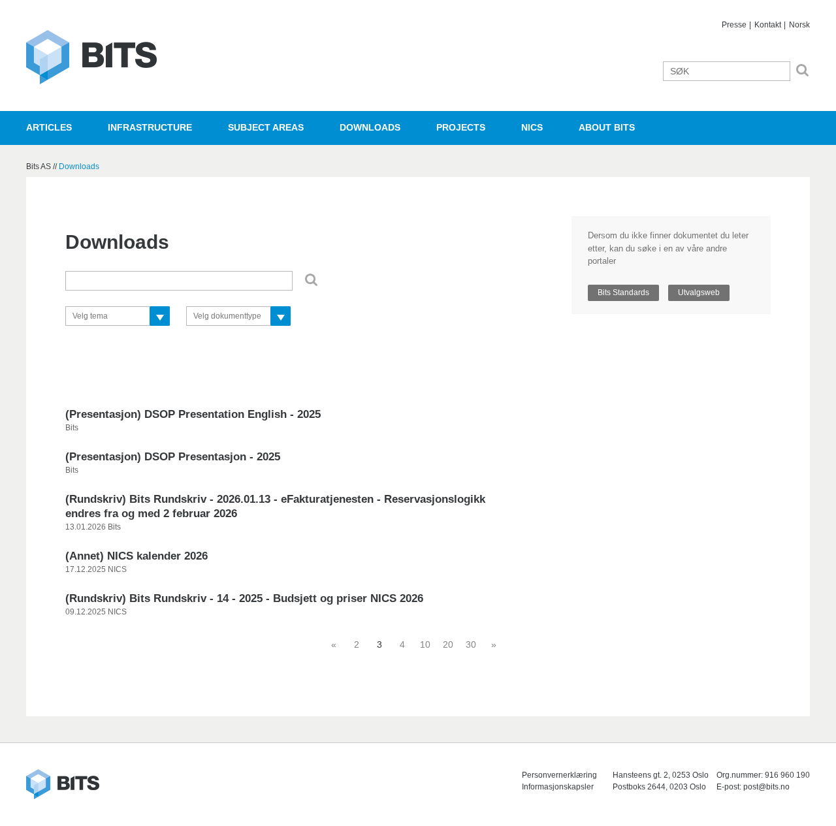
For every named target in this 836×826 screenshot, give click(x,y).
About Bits (607, 127)
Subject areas (266, 127)
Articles (49, 127)
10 (425, 644)
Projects (460, 127)
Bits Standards (623, 292)
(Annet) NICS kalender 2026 (136, 556)
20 (448, 644)
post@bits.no (766, 786)
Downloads (370, 127)
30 (471, 644)
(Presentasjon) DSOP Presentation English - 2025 (193, 414)
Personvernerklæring (559, 775)
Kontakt (767, 24)
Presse (734, 24)
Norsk (799, 24)
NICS (532, 127)
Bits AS (91, 57)
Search (802, 70)
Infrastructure (150, 127)
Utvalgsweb (699, 292)
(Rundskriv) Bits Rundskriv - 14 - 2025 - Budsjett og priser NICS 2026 (244, 598)
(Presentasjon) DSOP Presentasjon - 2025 (172, 457)
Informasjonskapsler (558, 786)
